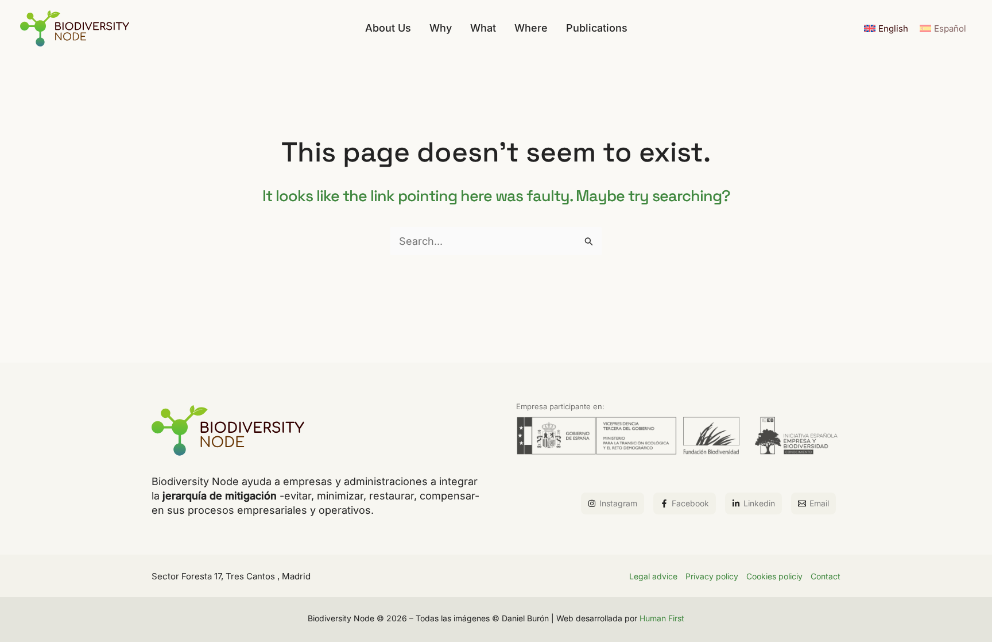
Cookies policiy (774, 576)
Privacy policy (711, 576)
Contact (825, 576)
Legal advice (653, 576)
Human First (662, 618)
